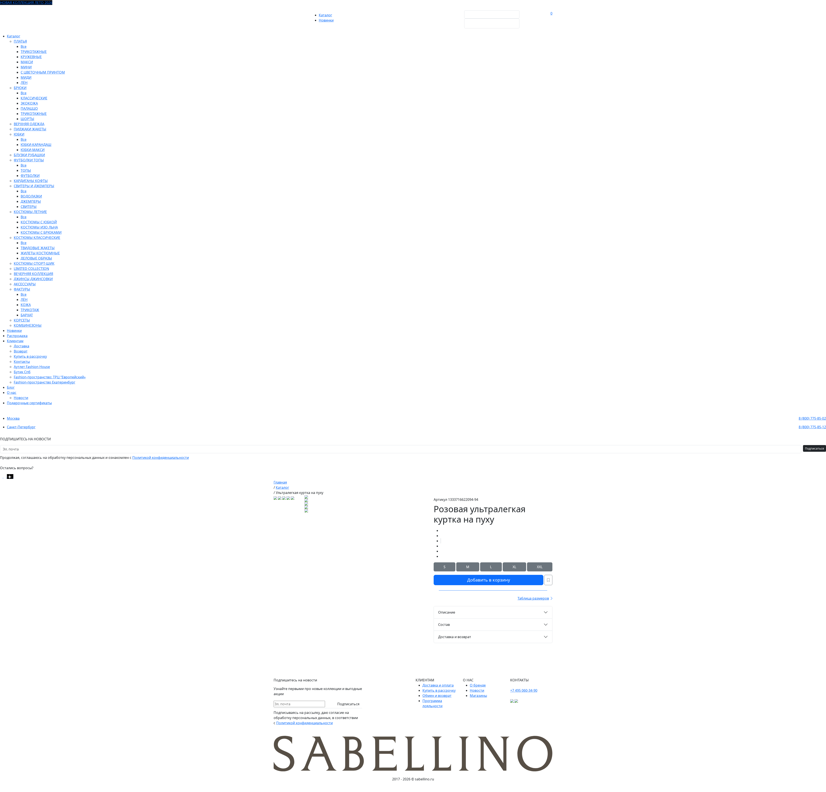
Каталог (325, 15)
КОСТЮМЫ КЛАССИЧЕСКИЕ (37, 237)
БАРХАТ (27, 315)
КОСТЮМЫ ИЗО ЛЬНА (39, 227)
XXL (539, 567)
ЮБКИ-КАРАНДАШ (36, 144)
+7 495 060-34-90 (523, 690)
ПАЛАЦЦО (29, 108)
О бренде (478, 685)
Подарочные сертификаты (29, 403)
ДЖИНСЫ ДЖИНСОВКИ (33, 279)
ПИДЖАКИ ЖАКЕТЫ (30, 129)
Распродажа (17, 335)
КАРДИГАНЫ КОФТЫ (31, 180)
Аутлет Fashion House (32, 366)
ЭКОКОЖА (29, 103)
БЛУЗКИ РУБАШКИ (29, 155)
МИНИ (26, 67)
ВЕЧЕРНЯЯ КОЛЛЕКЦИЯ (33, 273)
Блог (11, 387)
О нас (11, 392)
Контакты (22, 361)
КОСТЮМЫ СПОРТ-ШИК (34, 263)
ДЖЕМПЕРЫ (31, 201)
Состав (444, 624)
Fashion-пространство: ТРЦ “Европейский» (50, 377)
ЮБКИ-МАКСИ (33, 149)
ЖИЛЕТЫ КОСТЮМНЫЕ (40, 253)
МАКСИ (27, 62)
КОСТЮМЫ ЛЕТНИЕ (30, 211)
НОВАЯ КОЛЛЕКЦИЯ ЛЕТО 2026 (26, 2)
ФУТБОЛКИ (30, 175)
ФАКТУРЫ (22, 289)
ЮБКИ (19, 134)
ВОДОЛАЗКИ (31, 196)
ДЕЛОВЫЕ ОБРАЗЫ (36, 258)
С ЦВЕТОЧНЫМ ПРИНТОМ (43, 72)
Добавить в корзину (488, 580)
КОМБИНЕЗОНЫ (28, 325)
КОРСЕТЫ (22, 320)
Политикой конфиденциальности (160, 457)
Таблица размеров (533, 598)
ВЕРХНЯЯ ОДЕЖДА (29, 124)
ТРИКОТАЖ (30, 310)
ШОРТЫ (27, 118)
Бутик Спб (22, 372)
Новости (21, 397)
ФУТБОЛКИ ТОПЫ (29, 160)
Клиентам (15, 341)
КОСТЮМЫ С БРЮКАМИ (41, 232)
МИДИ (26, 77)
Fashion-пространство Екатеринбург (44, 382)
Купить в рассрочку (30, 356)
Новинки (326, 20)
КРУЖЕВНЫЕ (31, 56)
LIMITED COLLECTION (31, 268)
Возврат (21, 351)
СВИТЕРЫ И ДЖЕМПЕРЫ (34, 186)
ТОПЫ (26, 170)
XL (514, 567)
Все (23, 46)
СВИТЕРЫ (29, 206)
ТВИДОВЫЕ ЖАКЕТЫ (38, 248)
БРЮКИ (20, 87)
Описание (446, 612)
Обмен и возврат (437, 695)
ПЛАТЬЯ (20, 41)
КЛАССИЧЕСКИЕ (34, 98)
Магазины (478, 695)
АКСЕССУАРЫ (25, 284)
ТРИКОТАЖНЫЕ (34, 51)
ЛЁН (24, 82)
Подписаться (814, 448)
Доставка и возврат (454, 636)
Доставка (21, 346)
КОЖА (26, 304)
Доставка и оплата (438, 685)
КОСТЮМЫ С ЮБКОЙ (39, 222)
